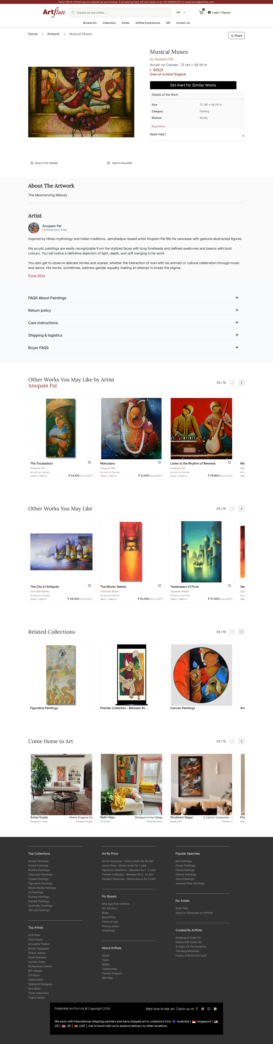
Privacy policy (110, 926)
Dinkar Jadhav (37, 952)
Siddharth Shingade (40, 984)
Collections (109, 22)
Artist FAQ (182, 908)
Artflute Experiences (147, 22)
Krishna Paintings (186, 874)
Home (33, 34)
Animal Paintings (38, 865)
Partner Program (112, 973)
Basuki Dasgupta (38, 948)
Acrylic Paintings (38, 861)
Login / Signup (221, 12)
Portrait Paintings (38, 901)
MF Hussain (35, 970)
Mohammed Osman (40, 966)
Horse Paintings (185, 870)
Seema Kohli (35, 979)
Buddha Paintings (39, 870)
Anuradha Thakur (38, 943)
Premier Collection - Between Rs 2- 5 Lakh (127, 874)
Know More (36, 275)
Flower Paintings (185, 865)
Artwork (53, 34)
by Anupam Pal (161, 59)
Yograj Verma (36, 997)
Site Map (107, 977)
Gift (168, 22)
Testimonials (109, 968)
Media (106, 964)
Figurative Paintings (40, 883)
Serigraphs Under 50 (188, 937)
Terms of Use (110, 921)
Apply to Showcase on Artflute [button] (194, 912)
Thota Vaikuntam (38, 993)
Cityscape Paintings (40, 874)
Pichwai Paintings (38, 896)
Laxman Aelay (37, 961)
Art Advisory (109, 908)
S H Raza (33, 975)
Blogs (105, 912)
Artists (125, 22)
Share (238, 35)
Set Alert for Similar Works (193, 85)
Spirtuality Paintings (40, 905)
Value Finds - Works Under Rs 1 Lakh (124, 865)
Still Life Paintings (39, 910)
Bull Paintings (184, 861)
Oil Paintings (35, 892)
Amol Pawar (35, 939)
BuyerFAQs (109, 917)
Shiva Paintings (185, 878)
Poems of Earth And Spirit (191, 955)
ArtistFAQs (108, 930)
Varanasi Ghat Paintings (190, 883)
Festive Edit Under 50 (189, 942)
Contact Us (183, 22)
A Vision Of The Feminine (191, 946)
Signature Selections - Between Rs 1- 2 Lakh (129, 870)
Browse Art (90, 22)
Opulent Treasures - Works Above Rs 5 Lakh (129, 878)
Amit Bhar (34, 935)
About (105, 955)
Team (105, 959)
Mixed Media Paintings (42, 887)
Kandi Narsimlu (37, 957)
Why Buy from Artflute (115, 903)
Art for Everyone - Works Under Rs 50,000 (128, 861)
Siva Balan (34, 988)
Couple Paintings (38, 878)
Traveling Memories (187, 951)
